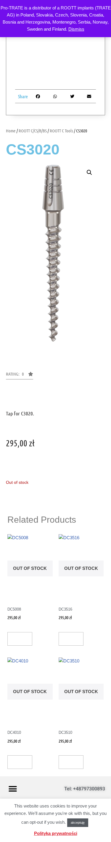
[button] (89, 172)
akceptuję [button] (78, 822)
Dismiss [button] (76, 29)
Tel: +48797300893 (84, 789)
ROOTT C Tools (61, 130)
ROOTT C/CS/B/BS (33, 130)
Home (11, 130)
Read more (20, 639)
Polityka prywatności (55, 833)
